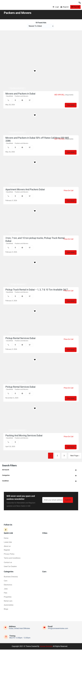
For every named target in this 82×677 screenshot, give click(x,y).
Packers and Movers (21, 96)
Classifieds (9, 143)
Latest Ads (8, 542)
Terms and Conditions (12, 558)
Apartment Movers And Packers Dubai (25, 189)
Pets (5, 593)
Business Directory (11, 577)
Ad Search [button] (5, 470)
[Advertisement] (41, 48)
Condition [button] (5, 481)
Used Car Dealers (10, 566)
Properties (7, 597)
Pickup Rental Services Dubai (20, 338)
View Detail (70, 105)
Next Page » (74, 456)
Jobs (6, 589)
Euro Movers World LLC (17, 88)
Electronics (8, 585)
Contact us (8, 562)
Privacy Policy (9, 554)
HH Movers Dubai (16, 184)
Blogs (6, 609)
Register (66, 7)
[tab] (41, 469)
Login (57, 7)
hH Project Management (18, 284)
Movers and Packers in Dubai (20, 93)
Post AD (76, 7)
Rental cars (8, 601)
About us (7, 546)
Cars (5, 581)
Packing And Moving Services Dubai (23, 435)
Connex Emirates (46, 646)
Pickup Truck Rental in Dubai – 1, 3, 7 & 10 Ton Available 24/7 (36, 289)
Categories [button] (6, 475)
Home (6, 538)
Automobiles (8, 605)
